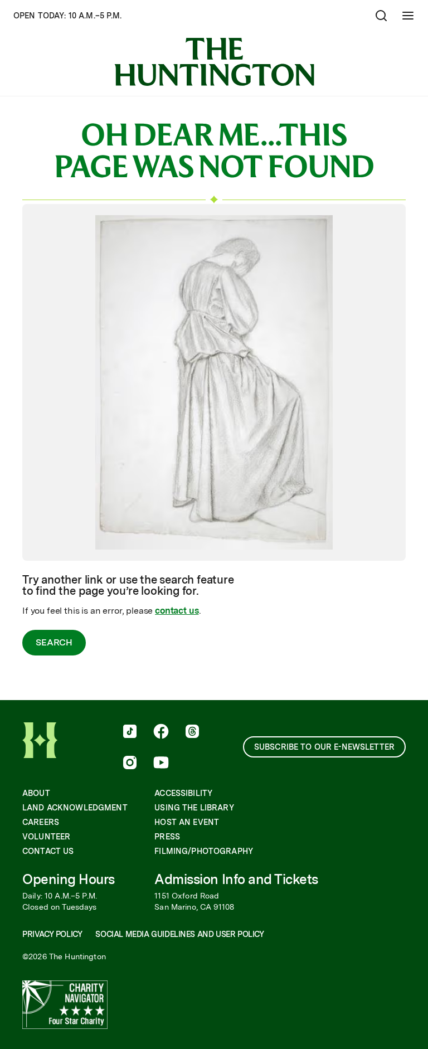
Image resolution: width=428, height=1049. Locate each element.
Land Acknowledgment (75, 807)
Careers (40, 822)
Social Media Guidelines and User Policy (179, 934)
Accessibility (183, 793)
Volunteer (46, 836)
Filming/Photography (203, 851)
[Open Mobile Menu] (408, 16)
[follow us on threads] (192, 732)
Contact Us (48, 851)
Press (167, 836)
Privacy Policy (52, 934)
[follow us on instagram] (130, 764)
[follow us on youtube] (161, 764)
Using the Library (194, 807)
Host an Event (186, 822)
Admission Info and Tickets (236, 879)
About (36, 793)
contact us (176, 610)
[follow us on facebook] (161, 732)
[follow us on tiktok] (130, 732)
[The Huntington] (214, 62)
